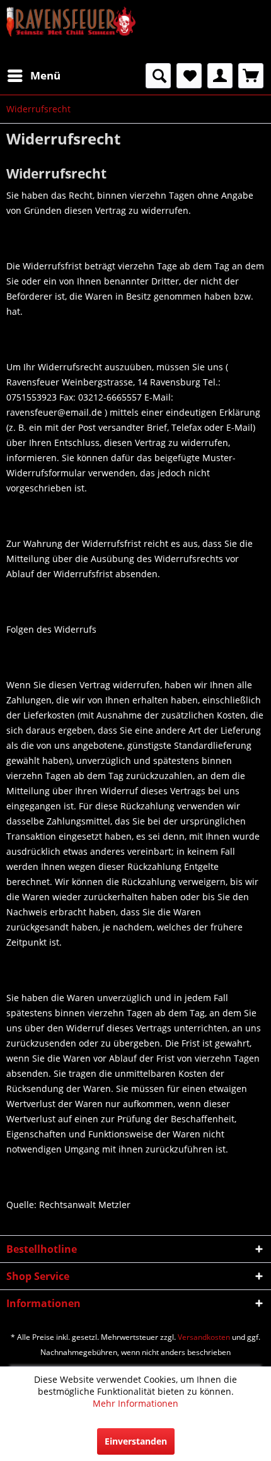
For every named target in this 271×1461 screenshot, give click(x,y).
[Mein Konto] (220, 75)
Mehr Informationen (135, 1403)
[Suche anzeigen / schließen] (158, 75)
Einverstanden (136, 1441)
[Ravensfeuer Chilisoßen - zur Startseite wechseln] (71, 31)
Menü (45, 75)
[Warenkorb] (250, 75)
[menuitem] (33, 75)
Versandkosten (204, 1337)
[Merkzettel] (189, 75)
